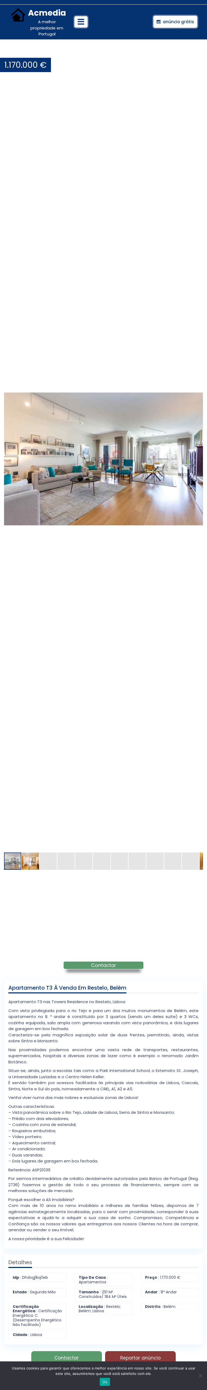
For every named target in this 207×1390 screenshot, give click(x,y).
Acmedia (47, 13)
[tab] (81, 22)
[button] (198, 52)
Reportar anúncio (140, 1358)
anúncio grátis (178, 22)
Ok (104, 1382)
